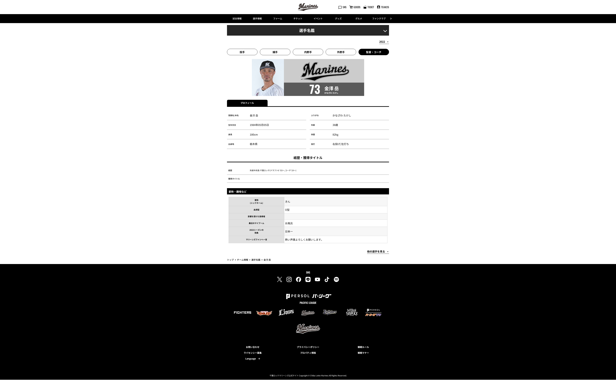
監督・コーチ (373, 52)
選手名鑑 (255, 259)
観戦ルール (363, 347)
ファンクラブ (379, 18)
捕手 (275, 52)
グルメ (358, 18)
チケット (297, 18)
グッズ (338, 18)
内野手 (308, 52)
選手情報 (257, 18)
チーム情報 (242, 259)
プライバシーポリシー (308, 347)
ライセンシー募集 (253, 352)
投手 (242, 52)
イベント (318, 18)
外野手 (341, 52)
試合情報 (237, 18)
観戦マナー (363, 352)
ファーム (277, 18)
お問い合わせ (252, 347)
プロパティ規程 (308, 352)
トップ (230, 259)
